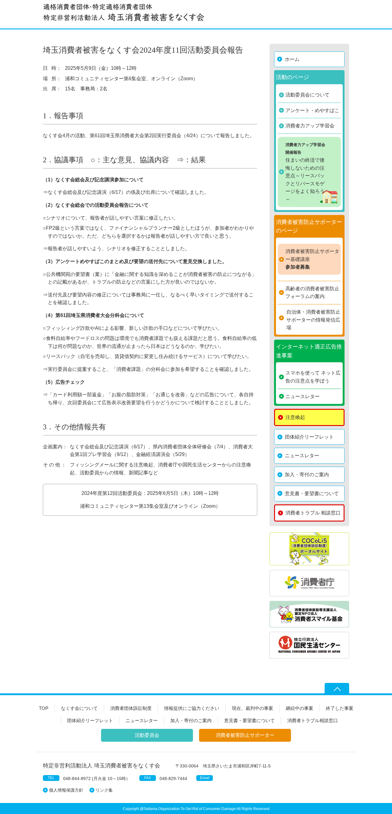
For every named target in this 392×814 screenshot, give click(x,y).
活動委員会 (147, 735)
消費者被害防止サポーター (245, 735)
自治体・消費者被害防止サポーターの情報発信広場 (313, 319)
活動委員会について (307, 94)
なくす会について (79, 708)
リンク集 (104, 790)
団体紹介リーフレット (309, 436)
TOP (43, 708)
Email (204, 778)
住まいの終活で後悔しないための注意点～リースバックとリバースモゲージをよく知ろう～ (305, 172)
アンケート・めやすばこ (312, 110)
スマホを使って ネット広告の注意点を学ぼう (313, 376)
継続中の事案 (299, 708)
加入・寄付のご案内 (307, 474)
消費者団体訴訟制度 (131, 708)
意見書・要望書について (312, 493)
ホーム (292, 59)
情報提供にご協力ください (191, 708)
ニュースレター (302, 396)
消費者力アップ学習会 (309, 125)
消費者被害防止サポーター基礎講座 (312, 259)
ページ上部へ (337, 689)
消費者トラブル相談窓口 (312, 720)
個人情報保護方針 (66, 790)
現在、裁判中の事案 (252, 708)
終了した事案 (339, 708)
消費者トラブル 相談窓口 (313, 512)
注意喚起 (295, 417)
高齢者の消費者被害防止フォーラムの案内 (312, 292)
